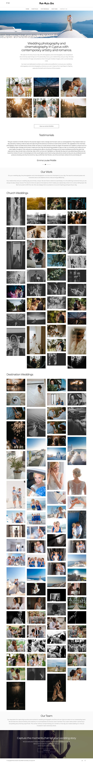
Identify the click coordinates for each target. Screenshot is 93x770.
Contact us (46, 750)
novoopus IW (32, 760)
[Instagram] (8, 3)
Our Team (54, 8)
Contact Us (63, 8)
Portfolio (35, 8)
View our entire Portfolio (47, 126)
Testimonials (45, 8)
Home (27, 8)
